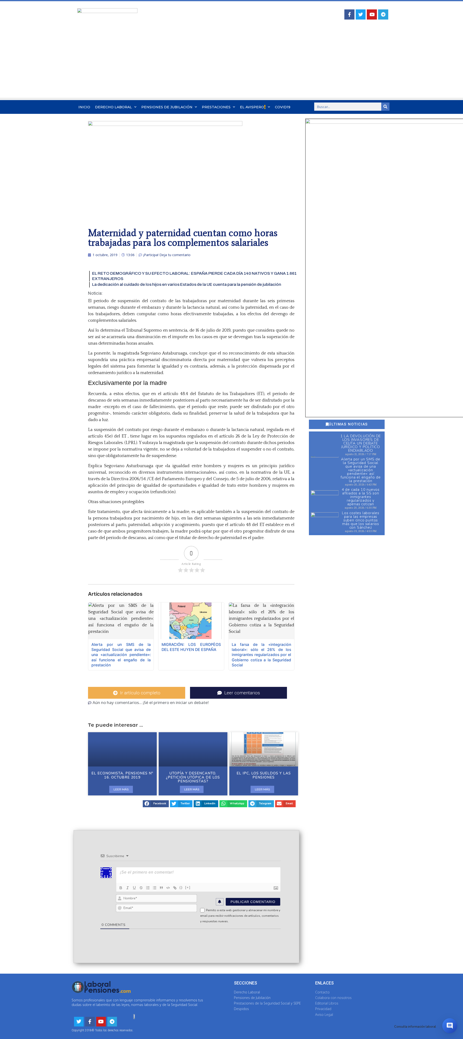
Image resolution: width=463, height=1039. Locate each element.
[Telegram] (383, 14)
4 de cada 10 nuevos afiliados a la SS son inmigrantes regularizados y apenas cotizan (361, 496)
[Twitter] (361, 14)
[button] (156, 803)
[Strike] (141, 888)
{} (181, 887)
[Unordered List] (154, 888)
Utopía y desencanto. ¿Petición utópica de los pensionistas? (193, 777)
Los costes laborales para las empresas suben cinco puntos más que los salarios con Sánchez (360, 520)
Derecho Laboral (113, 107)
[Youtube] (372, 14)
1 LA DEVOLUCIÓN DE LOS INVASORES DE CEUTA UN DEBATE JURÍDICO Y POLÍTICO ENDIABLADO (360, 443)
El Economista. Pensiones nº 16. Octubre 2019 (122, 775)
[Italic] (127, 888)
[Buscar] (385, 107)
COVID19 (282, 107)
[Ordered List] (147, 888)
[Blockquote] (161, 888)
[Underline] (134, 888)
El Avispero (252, 107)
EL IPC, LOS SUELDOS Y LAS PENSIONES (264, 775)
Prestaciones (216, 107)
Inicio (84, 107)
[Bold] (120, 888)
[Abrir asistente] (449, 1025)
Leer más (121, 789)
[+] (188, 887)
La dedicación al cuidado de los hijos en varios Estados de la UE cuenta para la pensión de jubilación (186, 284)
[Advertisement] (231, 64)
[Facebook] (349, 14)
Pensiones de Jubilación (166, 107)
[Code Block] (168, 888)
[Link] (174, 888)
